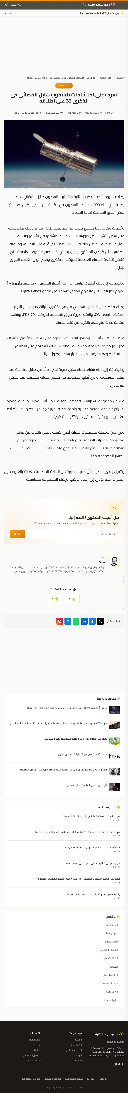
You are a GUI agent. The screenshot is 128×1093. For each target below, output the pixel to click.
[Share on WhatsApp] (76, 621)
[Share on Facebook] (92, 621)
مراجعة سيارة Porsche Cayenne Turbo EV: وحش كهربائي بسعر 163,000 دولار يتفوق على (77, 13)
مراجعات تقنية (110, 983)
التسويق (113, 966)
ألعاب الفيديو (111, 941)
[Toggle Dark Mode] (6, 4)
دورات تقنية (112, 991)
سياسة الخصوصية (74, 1079)
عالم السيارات (111, 1000)
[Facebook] (122, 1064)
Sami (107, 113)
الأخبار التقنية (106, 78)
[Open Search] (84, 5)
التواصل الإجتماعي (108, 949)
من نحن (103, 1079)
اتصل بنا (91, 1079)
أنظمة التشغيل (110, 958)
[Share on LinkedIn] (84, 621)
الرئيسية (120, 78)
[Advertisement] (64, 49)
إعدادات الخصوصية (31, 1079)
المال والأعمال (110, 975)
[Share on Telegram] (67, 621)
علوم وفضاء (111, 933)
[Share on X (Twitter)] (100, 621)
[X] (119, 1064)
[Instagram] (59, 621)
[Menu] (120, 4)
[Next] (5, 13)
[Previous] (10, 13)
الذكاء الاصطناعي (74, 1050)
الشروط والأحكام (52, 1079)
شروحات (78, 1055)
